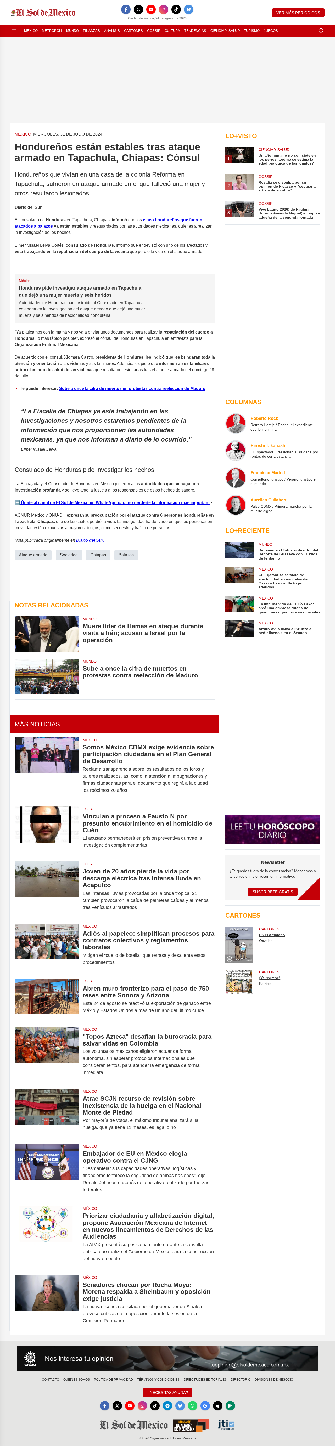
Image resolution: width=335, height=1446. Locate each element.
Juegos (271, 31)
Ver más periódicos (298, 12)
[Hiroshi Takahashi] (235, 450)
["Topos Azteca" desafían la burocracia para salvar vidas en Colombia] (47, 1055)
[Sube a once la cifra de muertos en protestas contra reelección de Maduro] (47, 676)
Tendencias (195, 31)
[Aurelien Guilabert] (235, 505)
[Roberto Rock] (235, 423)
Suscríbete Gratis (273, 892)
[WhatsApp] (192, 1405)
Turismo (252, 31)
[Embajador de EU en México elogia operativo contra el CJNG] (47, 1172)
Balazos (126, 555)
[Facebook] (126, 9)
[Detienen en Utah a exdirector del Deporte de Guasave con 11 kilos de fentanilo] (239, 551)
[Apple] (217, 1405)
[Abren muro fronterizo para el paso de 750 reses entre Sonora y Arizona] (47, 999)
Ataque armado (33, 555)
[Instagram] (163, 9)
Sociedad (69, 555)
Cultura (172, 31)
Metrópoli (52, 31)
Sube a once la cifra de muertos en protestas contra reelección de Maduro (132, 388)
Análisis (112, 31)
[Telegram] (167, 1405)
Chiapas (98, 555)
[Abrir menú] (14, 31)
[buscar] (321, 31)
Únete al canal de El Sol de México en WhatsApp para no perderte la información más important (115, 502)
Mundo (72, 31)
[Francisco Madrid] (235, 477)
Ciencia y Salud (225, 31)
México (31, 31)
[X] (138, 9)
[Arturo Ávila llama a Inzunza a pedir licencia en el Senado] (239, 628)
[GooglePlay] (230, 1405)
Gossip (153, 31)
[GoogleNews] (205, 1405)
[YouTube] (151, 9)
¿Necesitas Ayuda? (167, 1392)
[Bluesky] (188, 9)
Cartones (133, 31)
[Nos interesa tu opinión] (167, 1358)
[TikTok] (176, 9)
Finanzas (91, 31)
